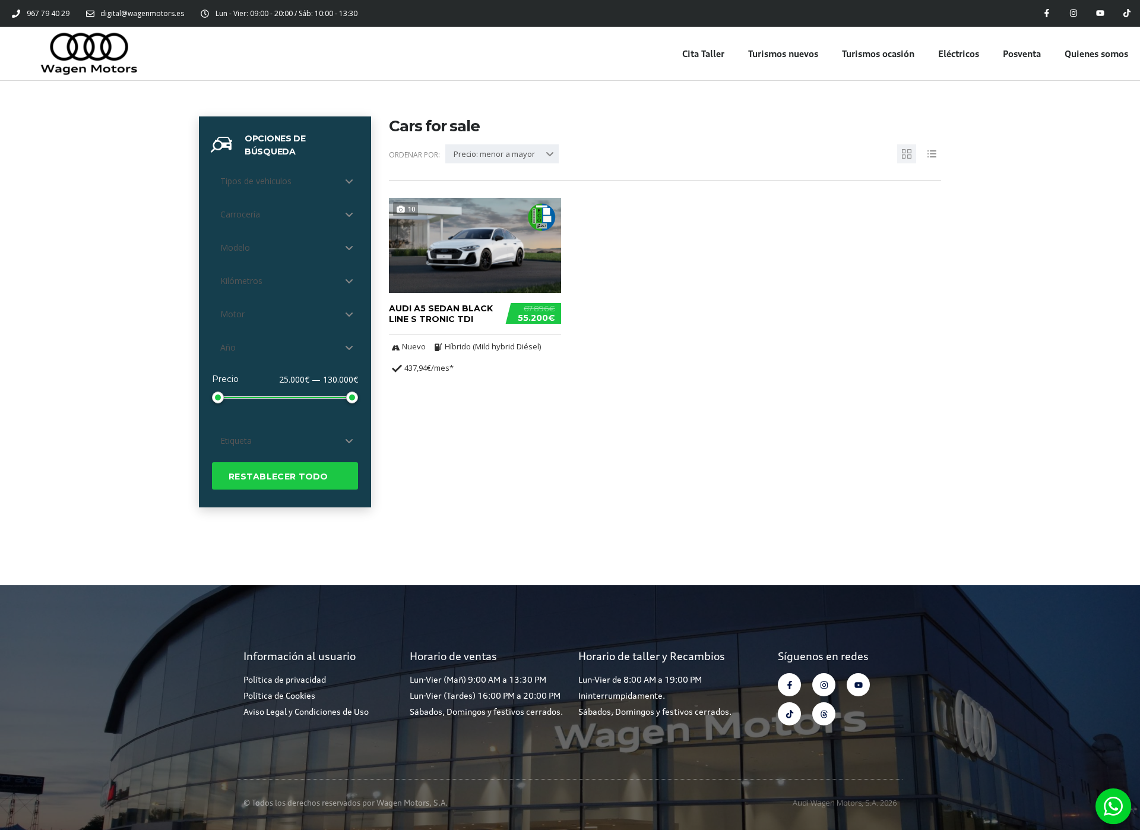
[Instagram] (1073, 13)
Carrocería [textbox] (240, 214)
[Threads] (823, 713)
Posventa (1022, 53)
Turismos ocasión (878, 53)
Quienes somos (1096, 53)
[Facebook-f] (1047, 13)
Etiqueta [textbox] (236, 440)
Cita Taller (703, 53)
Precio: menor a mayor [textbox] (494, 154)
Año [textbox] (228, 347)
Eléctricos (958, 53)
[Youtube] (1100, 13)
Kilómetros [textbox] (241, 280)
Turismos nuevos (783, 53)
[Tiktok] (1126, 13)
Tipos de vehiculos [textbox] (256, 181)
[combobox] (285, 181)
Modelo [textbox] (235, 247)
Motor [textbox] (232, 314)
